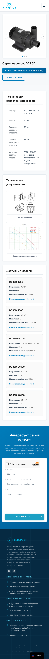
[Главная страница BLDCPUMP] (24, 540)
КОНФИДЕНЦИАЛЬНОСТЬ (15, 651)
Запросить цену (13, 78)
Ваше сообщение (12, 489)
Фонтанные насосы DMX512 (21, 610)
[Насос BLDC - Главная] (9, 5)
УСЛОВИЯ (30, 651)
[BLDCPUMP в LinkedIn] (14, 571)
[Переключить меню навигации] (43, 5)
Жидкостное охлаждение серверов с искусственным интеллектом (24, 605)
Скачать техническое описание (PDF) (24, 71)
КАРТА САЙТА (39, 652)
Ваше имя (9, 469)
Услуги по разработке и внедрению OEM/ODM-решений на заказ (23, 592)
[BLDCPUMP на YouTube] (9, 571)
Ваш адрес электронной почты (18, 479)
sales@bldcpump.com (18, 635)
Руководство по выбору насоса (23, 586)
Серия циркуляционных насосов (23, 615)
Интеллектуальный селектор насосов (25, 582)
